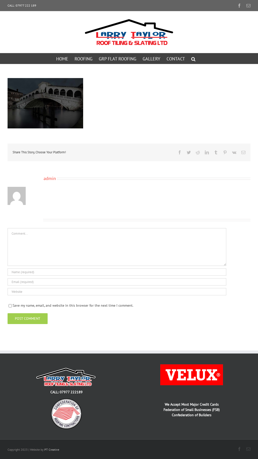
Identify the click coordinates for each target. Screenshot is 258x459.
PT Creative (51, 449)
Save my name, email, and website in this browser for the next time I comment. (73, 305)
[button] (193, 58)
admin (50, 178)
